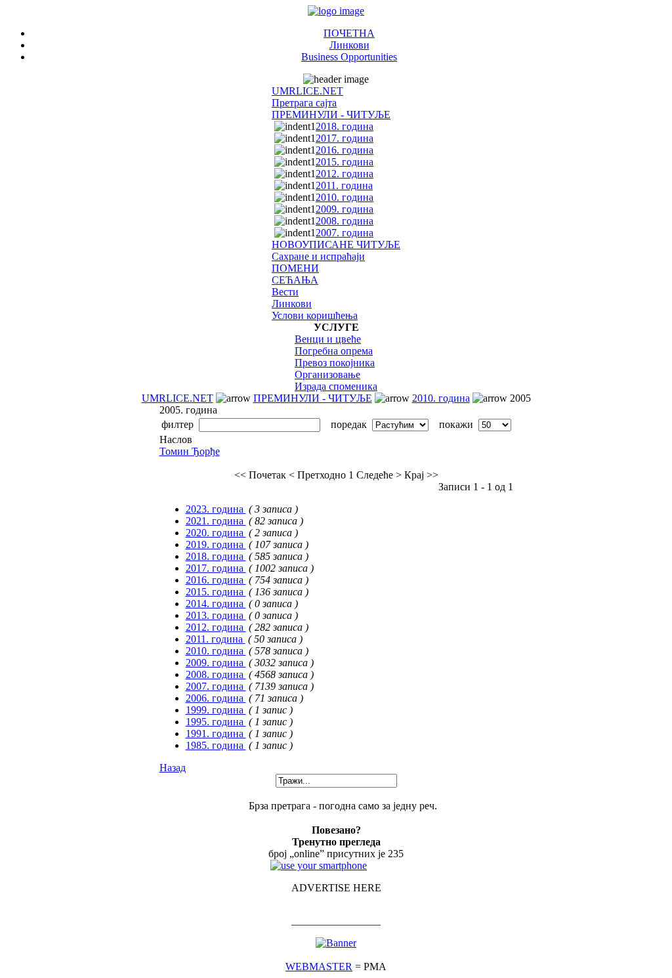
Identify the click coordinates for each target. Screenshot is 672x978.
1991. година (216, 733)
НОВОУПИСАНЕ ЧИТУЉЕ (336, 244)
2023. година (216, 509)
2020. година (216, 532)
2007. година (344, 232)
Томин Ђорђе (189, 451)
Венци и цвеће (328, 339)
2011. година (344, 185)
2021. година (216, 520)
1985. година (216, 745)
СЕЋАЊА (295, 280)
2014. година (216, 603)
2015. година (344, 161)
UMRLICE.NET (307, 90)
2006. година (216, 698)
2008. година (344, 220)
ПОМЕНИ (295, 268)
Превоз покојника (335, 362)
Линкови (349, 45)
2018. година (344, 126)
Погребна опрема (334, 350)
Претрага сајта (304, 102)
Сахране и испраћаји (318, 256)
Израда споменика (336, 386)
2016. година (344, 150)
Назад (172, 767)
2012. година (344, 173)
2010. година (344, 197)
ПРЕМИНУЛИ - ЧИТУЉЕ (331, 114)
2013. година (216, 615)
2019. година (216, 544)
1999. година (216, 709)
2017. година (344, 138)
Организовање (327, 374)
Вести (285, 291)
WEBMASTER (318, 966)
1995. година (216, 721)
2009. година (344, 209)
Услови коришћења (315, 315)
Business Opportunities (349, 56)
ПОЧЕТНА (349, 33)
